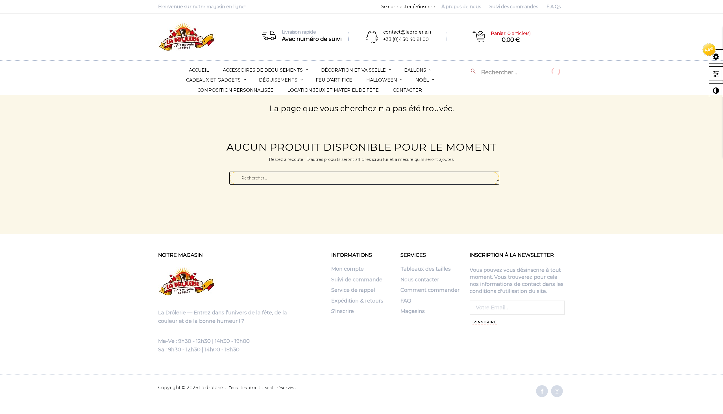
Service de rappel (353, 290)
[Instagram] (557, 391)
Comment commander (430, 290)
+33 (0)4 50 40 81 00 (406, 39)
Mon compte (347, 269)
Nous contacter (419, 279)
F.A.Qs (553, 6)
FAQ (405, 301)
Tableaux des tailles (425, 269)
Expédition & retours (357, 301)
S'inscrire (342, 311)
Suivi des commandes (513, 6)
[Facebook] (542, 391)
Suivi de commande (356, 279)
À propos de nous (461, 6)
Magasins (412, 311)
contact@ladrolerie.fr (407, 32)
